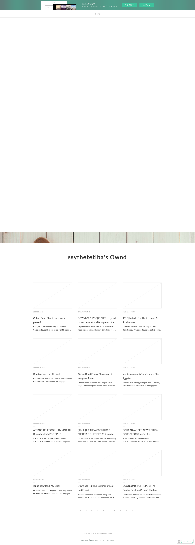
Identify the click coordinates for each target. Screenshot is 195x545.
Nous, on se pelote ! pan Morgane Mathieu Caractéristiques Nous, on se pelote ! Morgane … (52, 328)
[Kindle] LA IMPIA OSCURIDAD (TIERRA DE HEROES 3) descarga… (97, 432)
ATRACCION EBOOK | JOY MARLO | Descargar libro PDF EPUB (52, 432)
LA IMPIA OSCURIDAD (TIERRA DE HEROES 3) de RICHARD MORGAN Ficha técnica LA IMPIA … (97, 440)
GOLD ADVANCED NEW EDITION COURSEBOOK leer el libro (140, 432)
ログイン (146, 5)
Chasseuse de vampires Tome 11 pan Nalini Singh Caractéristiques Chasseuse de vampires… (97, 384)
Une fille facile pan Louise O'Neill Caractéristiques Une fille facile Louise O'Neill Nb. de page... (52, 380)
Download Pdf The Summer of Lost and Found (95, 488)
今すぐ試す (129, 5)
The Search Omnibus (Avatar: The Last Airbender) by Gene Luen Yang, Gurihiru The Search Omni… (142, 496)
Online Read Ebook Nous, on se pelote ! (49, 320)
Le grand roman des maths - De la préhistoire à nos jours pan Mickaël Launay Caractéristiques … (97, 328)
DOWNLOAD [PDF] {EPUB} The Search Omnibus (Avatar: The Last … (141, 488)
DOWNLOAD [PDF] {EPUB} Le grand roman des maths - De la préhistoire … (97, 320)
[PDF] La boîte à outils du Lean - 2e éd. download (140, 320)
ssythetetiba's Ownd (97, 257)
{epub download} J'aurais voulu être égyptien (141, 376)
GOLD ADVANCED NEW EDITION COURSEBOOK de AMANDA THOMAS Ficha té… (142, 440)
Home (97, 14)
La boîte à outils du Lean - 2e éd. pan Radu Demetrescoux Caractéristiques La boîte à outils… (142, 328)
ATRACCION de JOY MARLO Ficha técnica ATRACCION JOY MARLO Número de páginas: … (52, 440)
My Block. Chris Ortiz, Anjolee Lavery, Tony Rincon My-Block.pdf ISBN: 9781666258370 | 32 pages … (52, 492)
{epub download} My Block (46, 485)
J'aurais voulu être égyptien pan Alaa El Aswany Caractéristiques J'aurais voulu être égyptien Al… (142, 384)
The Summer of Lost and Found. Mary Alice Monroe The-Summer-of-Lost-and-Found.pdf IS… (97, 496)
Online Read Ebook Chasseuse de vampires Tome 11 (95, 376)
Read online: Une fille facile (47, 374)
